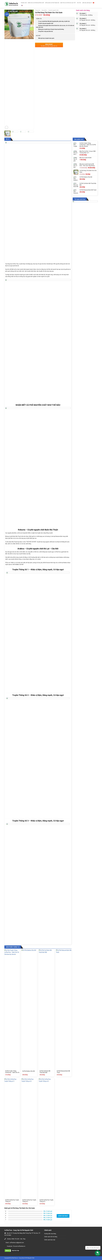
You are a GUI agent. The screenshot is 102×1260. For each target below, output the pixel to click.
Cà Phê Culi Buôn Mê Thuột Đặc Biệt (45, 1071)
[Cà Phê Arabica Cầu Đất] (29, 1009)
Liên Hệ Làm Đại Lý (87, 2)
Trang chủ (37, 10)
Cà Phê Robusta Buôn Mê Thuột (63, 1071)
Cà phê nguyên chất (53, 10)
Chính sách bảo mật (49, 1240)
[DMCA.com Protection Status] (12, 1250)
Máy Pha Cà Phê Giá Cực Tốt (68, 2)
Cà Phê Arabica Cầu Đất (28, 1071)
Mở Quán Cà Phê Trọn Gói (52, 2)
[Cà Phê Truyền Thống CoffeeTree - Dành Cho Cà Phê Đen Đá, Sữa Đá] (12, 1009)
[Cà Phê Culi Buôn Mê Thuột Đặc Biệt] (46, 1009)
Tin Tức (79, 2)
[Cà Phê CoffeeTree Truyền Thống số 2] (29, 1138)
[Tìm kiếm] (97, 4)
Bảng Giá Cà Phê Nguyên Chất (36, 2)
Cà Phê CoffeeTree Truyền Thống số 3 (46, 1200)
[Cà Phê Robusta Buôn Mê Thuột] (64, 1009)
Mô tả (7, 139)
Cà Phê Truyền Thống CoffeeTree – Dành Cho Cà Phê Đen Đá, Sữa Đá (12, 1072)
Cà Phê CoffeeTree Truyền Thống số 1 (12, 1200)
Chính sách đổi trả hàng (50, 1236)
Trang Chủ (24, 2)
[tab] (7, 139)
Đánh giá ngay (63, 1216)
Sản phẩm (44, 10)
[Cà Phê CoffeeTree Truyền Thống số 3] (46, 1138)
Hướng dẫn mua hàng (50, 1233)
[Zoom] (6, 127)
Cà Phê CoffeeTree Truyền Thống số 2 (29, 1200)
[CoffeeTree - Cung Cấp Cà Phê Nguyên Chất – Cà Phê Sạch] (11, 4)
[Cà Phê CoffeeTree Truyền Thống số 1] (12, 1138)
